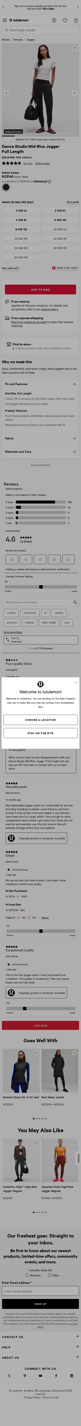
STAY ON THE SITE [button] (40, 733)
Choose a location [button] (40, 720)
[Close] (77, 681)
